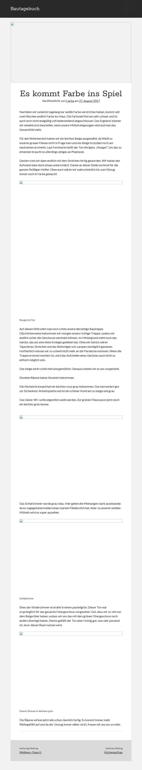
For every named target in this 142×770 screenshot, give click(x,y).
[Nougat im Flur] (70, 183)
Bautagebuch (25, 9)
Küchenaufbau (113, 752)
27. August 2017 (89, 100)
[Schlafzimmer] (70, 521)
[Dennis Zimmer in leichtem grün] (70, 634)
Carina (70, 100)
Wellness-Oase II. (30, 752)
